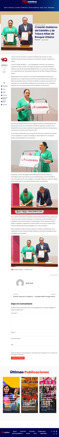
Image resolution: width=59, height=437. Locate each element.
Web (12, 344)
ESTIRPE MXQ (24, 7)
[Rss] (56, 434)
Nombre (13, 332)
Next (55, 395)
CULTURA (17, 7)
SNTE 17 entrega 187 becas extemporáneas (29, 405)
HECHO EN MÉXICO (34, 7)
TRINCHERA (51, 7)
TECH (45, 7)
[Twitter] (54, 431)
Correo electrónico (16, 338)
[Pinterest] (56, 431)
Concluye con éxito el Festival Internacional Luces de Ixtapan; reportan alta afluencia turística (11, 401)
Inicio (6, 7)
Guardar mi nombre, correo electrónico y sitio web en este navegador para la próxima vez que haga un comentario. (34, 353)
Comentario (14, 313)
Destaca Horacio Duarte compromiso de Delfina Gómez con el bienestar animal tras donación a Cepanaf (47, 400)
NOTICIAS (11, 7)
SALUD (41, 7)
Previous (4, 395)
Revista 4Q (7, 409)
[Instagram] (54, 434)
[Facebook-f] (52, 431)
